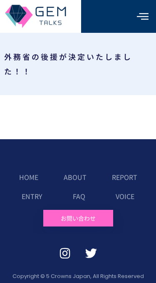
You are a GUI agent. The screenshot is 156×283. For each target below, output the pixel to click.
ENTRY (32, 196)
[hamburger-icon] (142, 16)
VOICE (125, 196)
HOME (28, 177)
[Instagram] (65, 253)
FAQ (79, 196)
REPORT (124, 177)
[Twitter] (91, 253)
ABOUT (75, 177)
